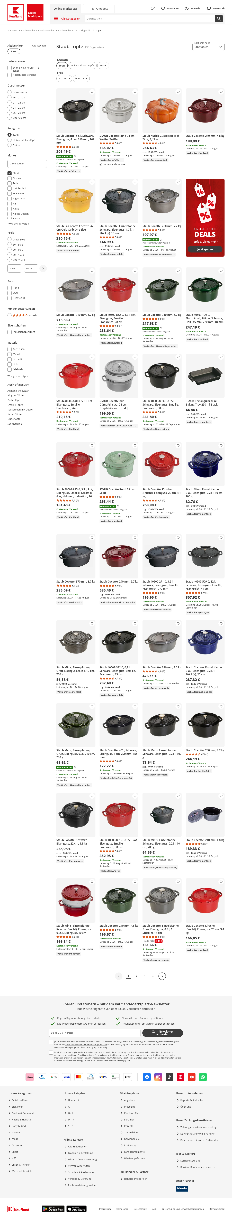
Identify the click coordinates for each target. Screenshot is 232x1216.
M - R (71, 1119)
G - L (70, 1113)
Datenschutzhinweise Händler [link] (197, 1133)
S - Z (70, 1126)
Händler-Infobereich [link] (135, 1178)
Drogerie (17, 1145)
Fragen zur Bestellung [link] (80, 1153)
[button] (62, 65)
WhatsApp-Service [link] (134, 1158)
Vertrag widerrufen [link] (79, 1165)
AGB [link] (154, 1208)
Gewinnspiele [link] (132, 1138)
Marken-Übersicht (22, 1171)
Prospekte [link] (129, 1106)
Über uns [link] (185, 1106)
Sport (15, 1151)
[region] (29, 210)
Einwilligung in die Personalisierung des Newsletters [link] (100, 1055)
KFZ (14, 1158)
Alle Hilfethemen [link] (77, 1146)
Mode (15, 1138)
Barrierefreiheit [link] (217, 1208)
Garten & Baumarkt (23, 1113)
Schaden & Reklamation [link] (81, 1172)
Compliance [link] (122, 1208)
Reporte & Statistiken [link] (192, 1100)
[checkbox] (25, 69)
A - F (70, 1106)
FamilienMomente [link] (134, 1151)
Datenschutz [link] (140, 1208)
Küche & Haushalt (22, 1119)
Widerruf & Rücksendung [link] (82, 1159)
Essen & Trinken (21, 1164)
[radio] (25, 92)
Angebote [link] (129, 1100)
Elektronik (17, 1106)
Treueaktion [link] (131, 1132)
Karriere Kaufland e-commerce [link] (197, 1167)
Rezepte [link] (128, 1126)
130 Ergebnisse (94, 47)
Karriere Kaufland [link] (190, 1160)
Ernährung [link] (130, 1145)
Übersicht (73, 1100)
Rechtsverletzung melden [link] (82, 1185)
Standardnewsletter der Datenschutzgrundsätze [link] (86, 1044)
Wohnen (16, 1132)
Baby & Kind (19, 1126)
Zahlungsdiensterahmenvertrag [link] (198, 1127)
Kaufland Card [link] (132, 1113)
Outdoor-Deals (20, 1100)
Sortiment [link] (129, 1119)
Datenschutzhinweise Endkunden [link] (199, 1140)
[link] (99, 8)
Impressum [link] (105, 1208)
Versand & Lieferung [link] (79, 1178)
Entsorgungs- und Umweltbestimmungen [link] (183, 1208)
